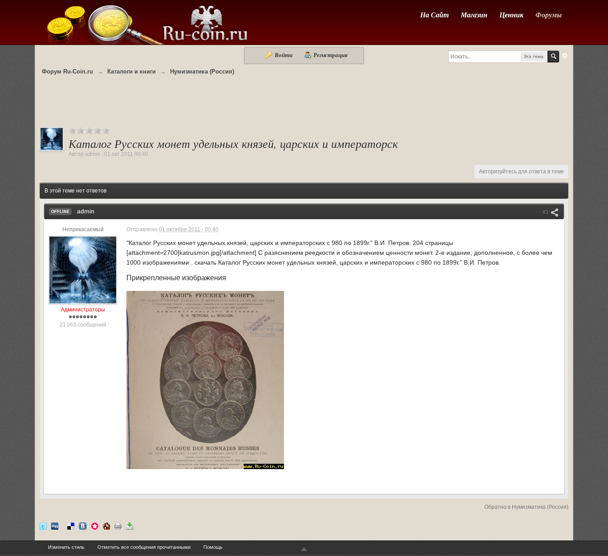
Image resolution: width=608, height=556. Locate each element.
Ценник (511, 15)
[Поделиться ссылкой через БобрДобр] (106, 526)
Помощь (213, 547)
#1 (546, 212)
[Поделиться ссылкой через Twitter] (43, 526)
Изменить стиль (66, 547)
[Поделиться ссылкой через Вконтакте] (83, 526)
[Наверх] (304, 549)
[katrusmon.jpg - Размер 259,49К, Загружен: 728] (205, 380)
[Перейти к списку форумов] (146, 21)
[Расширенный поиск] (564, 55)
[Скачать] (129, 526)
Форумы (548, 15)
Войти (283, 55)
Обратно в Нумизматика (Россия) (526, 507)
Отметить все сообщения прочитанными (144, 547)
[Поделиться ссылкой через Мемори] (94, 526)
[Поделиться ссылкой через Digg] (54, 526)
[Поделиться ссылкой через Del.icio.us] (70, 526)
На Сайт (434, 15)
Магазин (474, 15)
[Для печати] (118, 526)
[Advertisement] (304, 106)
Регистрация (330, 55)
